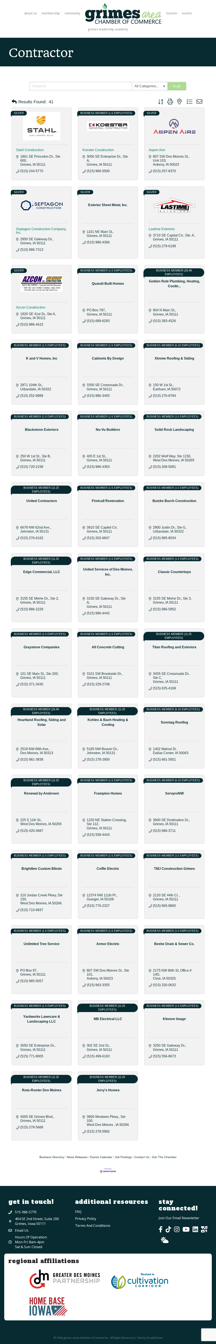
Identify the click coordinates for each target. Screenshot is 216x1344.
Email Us (21, 1230)
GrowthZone (154, 1338)
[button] (14, 102)
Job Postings (123, 1157)
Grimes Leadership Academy (108, 29)
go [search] (179, 86)
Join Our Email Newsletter (179, 1218)
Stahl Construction (30, 150)
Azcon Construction (30, 307)
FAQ (78, 1211)
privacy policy (85, 1218)
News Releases (77, 1157)
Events (187, 13)
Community (72, 13)
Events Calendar (101, 1157)
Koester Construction (98, 150)
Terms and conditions (92, 1225)
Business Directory (51, 1157)
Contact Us (141, 1157)
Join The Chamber (164, 1157)
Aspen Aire (157, 150)
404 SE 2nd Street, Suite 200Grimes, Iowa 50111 (37, 1221)
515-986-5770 (25, 1212)
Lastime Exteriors (162, 229)
